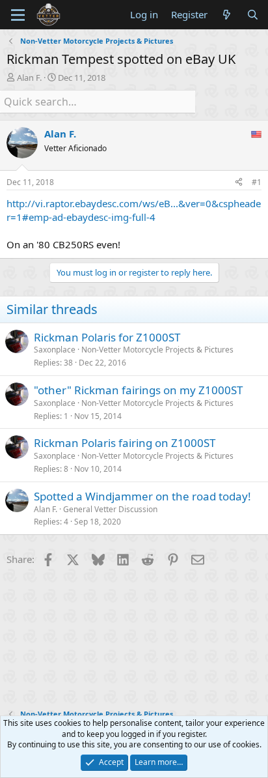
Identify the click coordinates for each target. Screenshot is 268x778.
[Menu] (18, 15)
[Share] (238, 182)
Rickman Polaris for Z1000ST (107, 337)
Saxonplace (54, 349)
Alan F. (29, 77)
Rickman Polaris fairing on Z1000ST (124, 442)
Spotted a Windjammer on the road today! (142, 496)
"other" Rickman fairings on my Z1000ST (138, 389)
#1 (256, 182)
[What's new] (226, 15)
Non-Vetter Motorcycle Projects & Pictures (157, 349)
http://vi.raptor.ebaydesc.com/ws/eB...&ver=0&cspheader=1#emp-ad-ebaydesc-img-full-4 (134, 210)
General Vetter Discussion (110, 509)
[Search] (252, 15)
